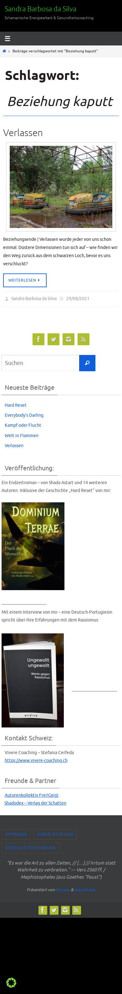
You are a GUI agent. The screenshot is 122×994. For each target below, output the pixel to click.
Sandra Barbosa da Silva (40, 9)
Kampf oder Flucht (23, 424)
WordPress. (85, 888)
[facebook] (38, 338)
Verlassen (23, 133)
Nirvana (63, 888)
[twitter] (53, 338)
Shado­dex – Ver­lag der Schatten (35, 802)
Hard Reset (16, 403)
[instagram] (68, 338)
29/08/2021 (77, 298)
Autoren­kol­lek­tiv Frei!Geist (31, 794)
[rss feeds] (83, 338)
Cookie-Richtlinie (55, 832)
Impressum (16, 832)
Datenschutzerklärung (30, 846)
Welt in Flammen (21, 434)
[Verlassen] (61, 186)
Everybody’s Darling (24, 414)
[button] (11, 982)
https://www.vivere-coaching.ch (36, 759)
